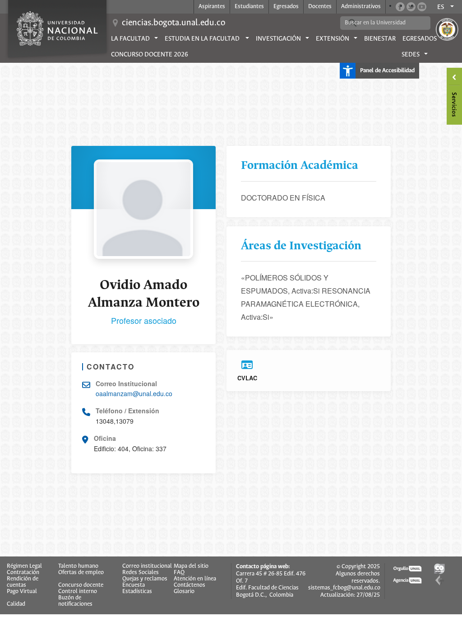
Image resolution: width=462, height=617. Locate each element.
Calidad (16, 604)
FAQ (179, 573)
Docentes (320, 6)
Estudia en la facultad (203, 38)
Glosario (184, 592)
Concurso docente (80, 585)
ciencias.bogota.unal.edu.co (173, 23)
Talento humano (78, 566)
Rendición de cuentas (22, 582)
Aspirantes (212, 6)
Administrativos (361, 6)
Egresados (286, 6)
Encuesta (133, 585)
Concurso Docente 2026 (149, 54)
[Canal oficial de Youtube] (421, 6)
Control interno (77, 592)
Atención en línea (195, 579)
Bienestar (380, 38)
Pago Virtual (22, 592)
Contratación (23, 573)
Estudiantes (249, 6)
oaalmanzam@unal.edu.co (134, 393)
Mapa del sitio (191, 566)
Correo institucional (147, 566)
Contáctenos (189, 585)
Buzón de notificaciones (75, 601)
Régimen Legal (24, 566)
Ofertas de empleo (81, 573)
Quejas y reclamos (144, 579)
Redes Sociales (140, 573)
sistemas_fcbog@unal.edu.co (344, 587)
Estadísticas (137, 592)
